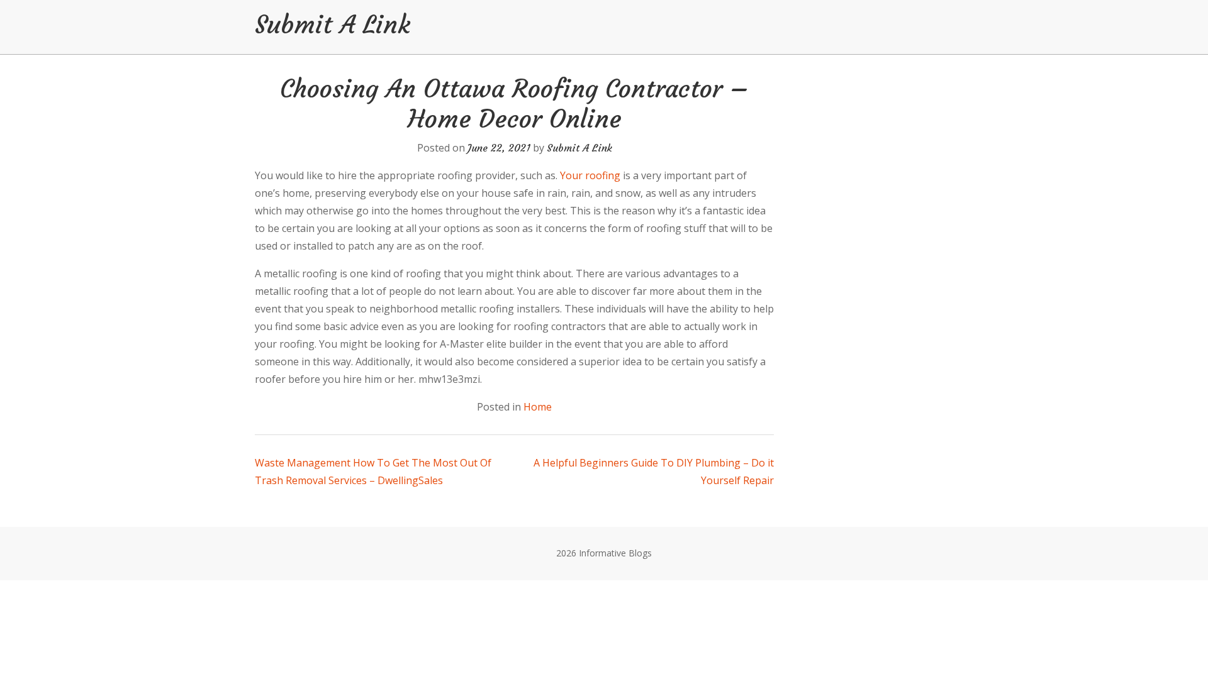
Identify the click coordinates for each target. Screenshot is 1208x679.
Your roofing (590, 175)
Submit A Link (332, 24)
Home (537, 407)
